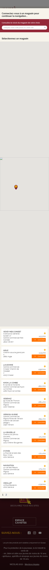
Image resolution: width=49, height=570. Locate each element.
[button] (45, 28)
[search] (24, 28)
